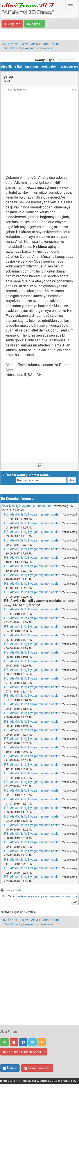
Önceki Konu (15, 475)
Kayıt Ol (36, 24)
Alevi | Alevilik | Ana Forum (40, 44)
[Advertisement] (39, 135)
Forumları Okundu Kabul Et (25, 1052)
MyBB (18, 1080)
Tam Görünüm (69, 66)
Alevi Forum (8, 44)
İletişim (11, 1068)
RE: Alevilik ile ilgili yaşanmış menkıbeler (32, 514)
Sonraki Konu (38, 475)
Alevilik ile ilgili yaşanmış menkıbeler (29, 48)
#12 (74, 89)
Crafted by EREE (48, 1080)
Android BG (69, 1080)
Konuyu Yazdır (13, 890)
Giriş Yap (13, 24)
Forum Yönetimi (38, 1068)
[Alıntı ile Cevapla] (40, 465)
